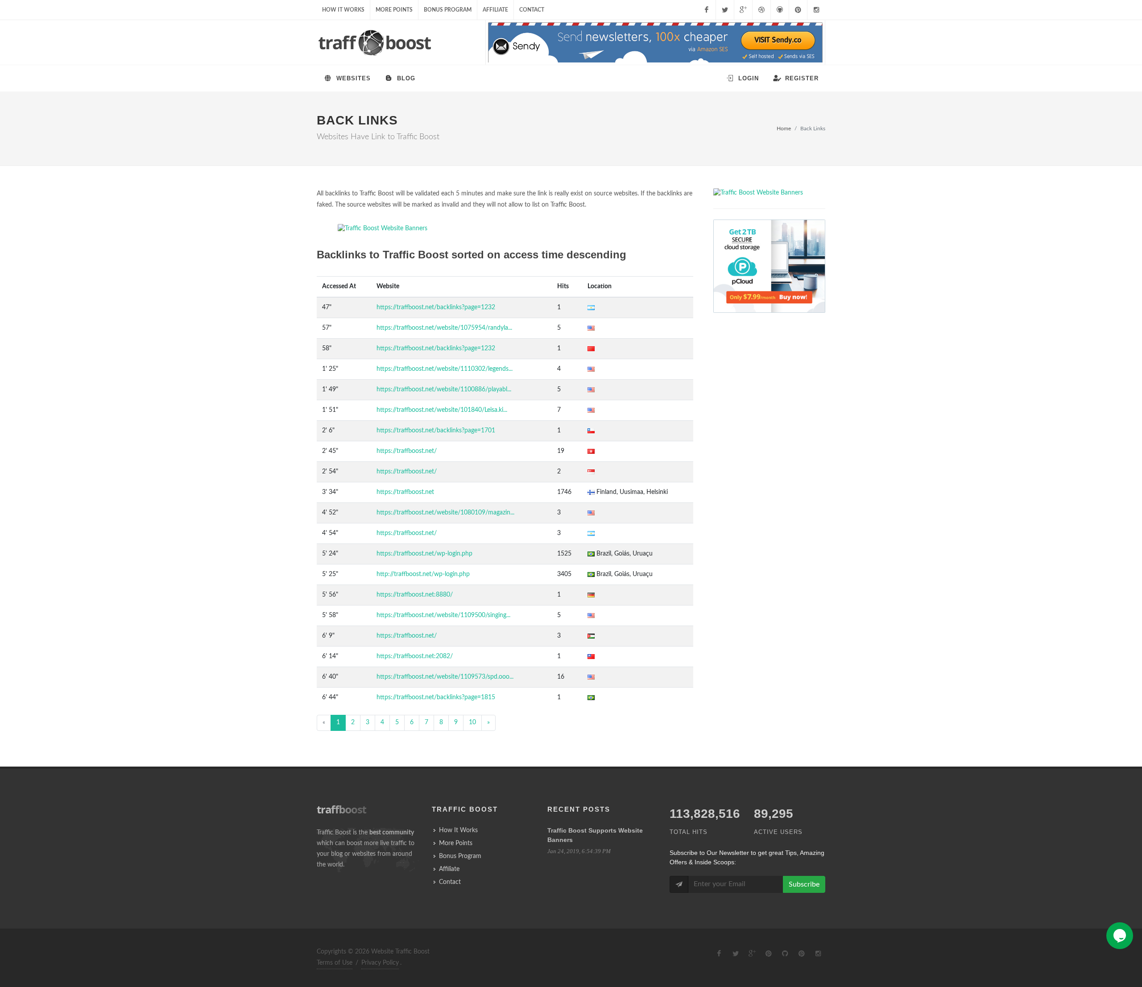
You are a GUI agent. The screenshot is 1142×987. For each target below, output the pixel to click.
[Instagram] (816, 10)
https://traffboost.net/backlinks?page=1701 (436, 430)
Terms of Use (334, 963)
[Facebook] (707, 10)
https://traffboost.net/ (407, 451)
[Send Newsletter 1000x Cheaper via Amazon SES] (655, 43)
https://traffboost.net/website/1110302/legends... (445, 369)
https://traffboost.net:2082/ (415, 656)
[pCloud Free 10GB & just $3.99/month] (769, 266)
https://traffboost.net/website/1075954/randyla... (444, 328)
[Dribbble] (761, 10)
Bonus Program (448, 9)
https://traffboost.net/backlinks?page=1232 (436, 307)
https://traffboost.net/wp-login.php (424, 554)
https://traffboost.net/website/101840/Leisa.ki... (442, 410)
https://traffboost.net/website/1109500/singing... (443, 615)
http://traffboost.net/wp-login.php (423, 574)
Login (747, 78)
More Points (394, 9)
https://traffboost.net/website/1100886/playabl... (444, 389)
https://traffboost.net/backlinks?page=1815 (436, 697)
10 (472, 722)
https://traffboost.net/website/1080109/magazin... (445, 513)
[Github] (780, 10)
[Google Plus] (743, 10)
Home (784, 128)
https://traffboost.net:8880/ (415, 595)
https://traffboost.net (405, 492)
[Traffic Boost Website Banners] (505, 228)
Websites (352, 78)
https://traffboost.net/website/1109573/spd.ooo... (445, 677)
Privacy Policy (380, 963)
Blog (405, 78)
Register (801, 78)
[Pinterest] (798, 10)
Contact (531, 9)
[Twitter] (725, 10)
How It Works (343, 9)
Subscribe (804, 884)
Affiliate (495, 9)
